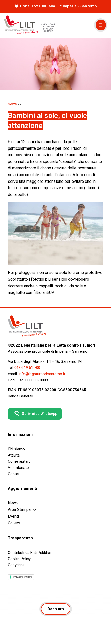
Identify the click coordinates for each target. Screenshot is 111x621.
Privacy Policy (22, 577)
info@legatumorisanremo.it (42, 374)
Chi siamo (16, 449)
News (12, 104)
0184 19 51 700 (27, 367)
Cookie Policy (19, 558)
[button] (100, 25)
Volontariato (18, 467)
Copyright (16, 565)
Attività (14, 455)
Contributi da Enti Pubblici (29, 552)
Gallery (14, 523)
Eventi (13, 516)
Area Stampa (19, 509)
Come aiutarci (19, 461)
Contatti (14, 473)
